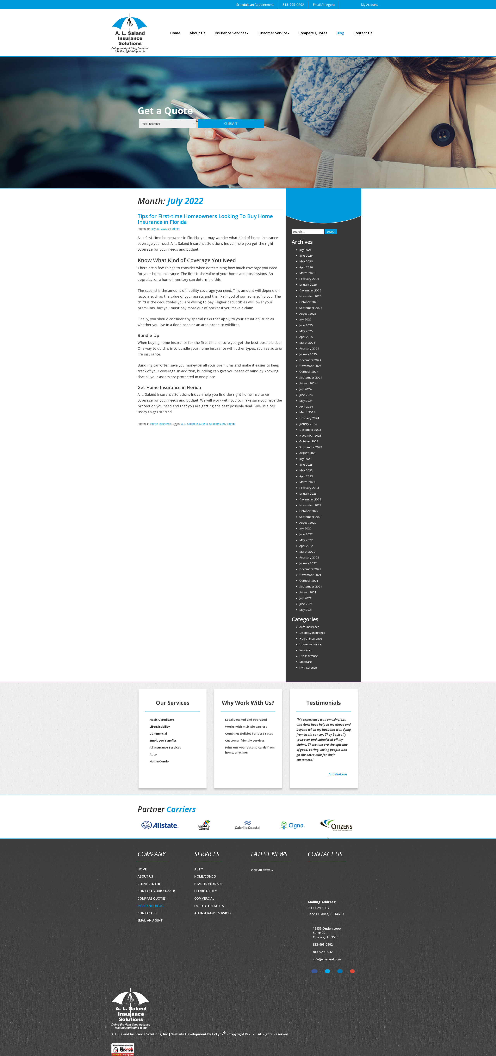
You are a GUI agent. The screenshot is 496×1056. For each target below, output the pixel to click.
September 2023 (310, 447)
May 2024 (306, 401)
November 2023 (310, 435)
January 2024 (308, 424)
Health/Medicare (162, 719)
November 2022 (310, 505)
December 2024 (310, 360)
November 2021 (310, 575)
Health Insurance (310, 638)
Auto (153, 754)
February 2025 (309, 348)
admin (175, 228)
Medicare (305, 662)
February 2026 (309, 279)
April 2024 (306, 406)
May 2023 (306, 470)
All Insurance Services (165, 747)
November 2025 (310, 296)
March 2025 (307, 342)
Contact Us (362, 33)
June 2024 (306, 395)
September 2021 (310, 586)
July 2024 (305, 389)
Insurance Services (230, 33)
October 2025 (308, 302)
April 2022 (306, 546)
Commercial (158, 733)
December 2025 (310, 290)
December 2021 (310, 569)
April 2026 (306, 267)
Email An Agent (323, 5)
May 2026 (306, 261)
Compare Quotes (312, 33)
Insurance (305, 650)
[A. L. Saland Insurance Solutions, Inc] (130, 1008)
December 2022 (310, 499)
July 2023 (305, 459)
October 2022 (308, 511)
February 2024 (309, 418)
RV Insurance (308, 667)
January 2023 (308, 493)
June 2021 (306, 604)
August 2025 (307, 313)
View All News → (262, 870)
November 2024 (310, 366)
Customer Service (272, 33)
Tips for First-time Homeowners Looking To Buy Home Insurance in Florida (205, 219)
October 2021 (308, 580)
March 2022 (307, 551)
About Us (197, 33)
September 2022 (310, 517)
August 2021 (307, 592)
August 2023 (307, 453)
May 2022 (306, 540)
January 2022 (308, 563)
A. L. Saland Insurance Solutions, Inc (139, 1034)
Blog (340, 33)
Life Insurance (308, 656)
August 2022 (307, 522)
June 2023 (306, 464)
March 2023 (307, 482)
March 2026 (307, 273)
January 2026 (308, 284)
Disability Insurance (312, 633)
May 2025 (306, 331)
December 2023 (310, 430)
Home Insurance (160, 424)
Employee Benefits (163, 740)
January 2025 (308, 354)
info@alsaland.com (327, 959)
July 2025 (305, 319)
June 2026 (306, 255)
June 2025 (306, 325)
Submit (231, 123)
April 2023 (306, 476)
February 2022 (309, 557)
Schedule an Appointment (255, 5)
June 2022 (306, 534)
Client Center (149, 884)
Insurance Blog (151, 906)
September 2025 (310, 308)
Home (175, 33)
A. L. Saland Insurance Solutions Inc (203, 424)
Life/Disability (160, 726)
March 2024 (307, 412)
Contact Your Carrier (156, 891)
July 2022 (305, 528)
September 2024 (310, 377)
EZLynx (217, 1034)
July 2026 (305, 250)
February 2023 (309, 488)
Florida (231, 424)
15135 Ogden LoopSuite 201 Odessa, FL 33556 (327, 933)
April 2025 (306, 337)
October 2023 (308, 441)
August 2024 (307, 383)
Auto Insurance (309, 627)
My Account (369, 5)
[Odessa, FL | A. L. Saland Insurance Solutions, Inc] (129, 33)
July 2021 (305, 598)
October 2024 (308, 371)
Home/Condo (159, 761)
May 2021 (306, 610)
